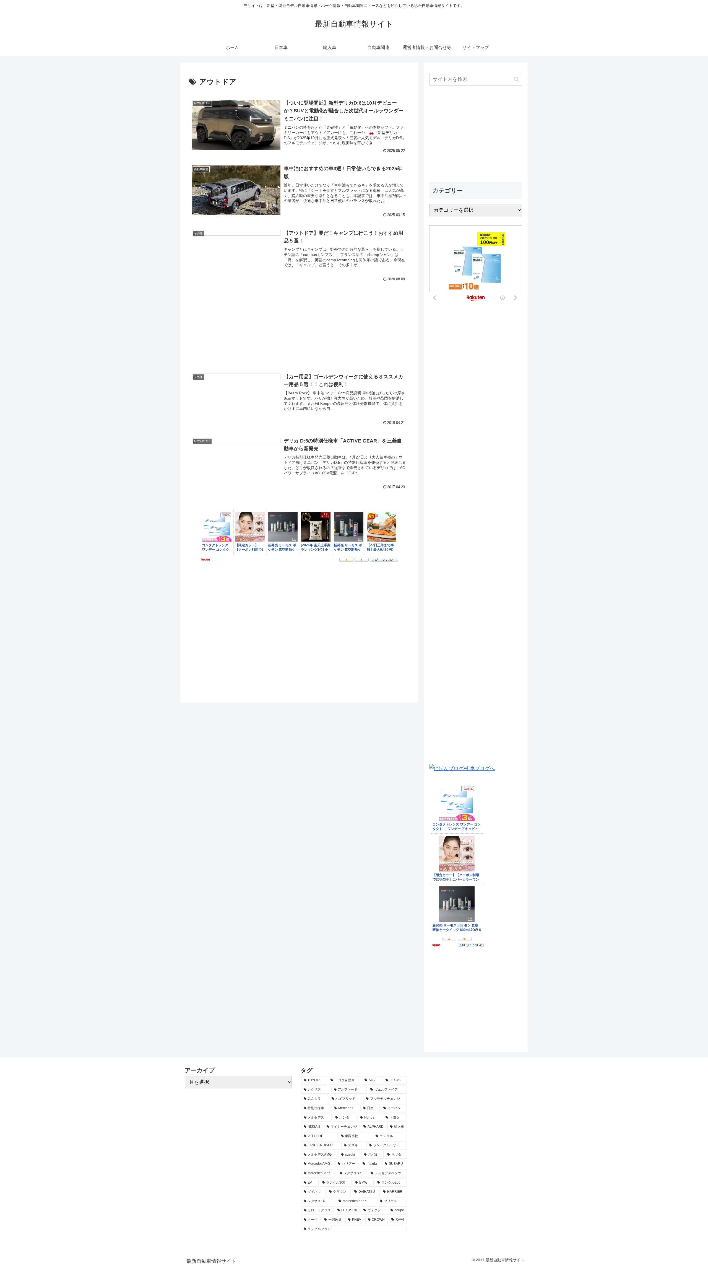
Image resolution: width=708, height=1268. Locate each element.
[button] (516, 79)
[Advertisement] (299, 318)
